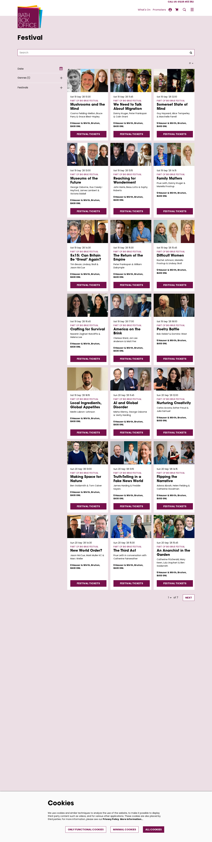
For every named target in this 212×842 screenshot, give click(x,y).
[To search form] (184, 9)
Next (188, 597)
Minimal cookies (124, 829)
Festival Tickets (88, 134)
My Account (170, 10)
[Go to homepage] (30, 9)
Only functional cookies (86, 829)
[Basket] (177, 9)
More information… (131, 819)
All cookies (153, 829)
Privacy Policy (111, 819)
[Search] (191, 52)
